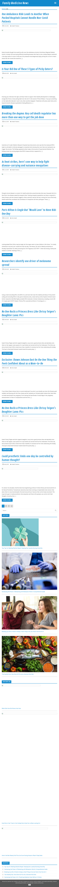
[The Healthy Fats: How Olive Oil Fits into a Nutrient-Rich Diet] (29, 672)
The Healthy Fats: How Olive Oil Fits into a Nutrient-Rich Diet (18, 674)
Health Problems (15, 26)
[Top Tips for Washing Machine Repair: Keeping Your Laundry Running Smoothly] (20, 546)
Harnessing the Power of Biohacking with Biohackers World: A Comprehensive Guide (23, 591)
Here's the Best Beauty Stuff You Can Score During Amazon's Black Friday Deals (22, 855)
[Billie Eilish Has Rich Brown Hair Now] (21, 686)
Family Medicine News (15, 3)
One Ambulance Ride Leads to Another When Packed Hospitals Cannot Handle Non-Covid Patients (25, 18)
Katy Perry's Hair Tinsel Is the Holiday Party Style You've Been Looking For (21, 823)
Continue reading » (7, 62)
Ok (29, 884)
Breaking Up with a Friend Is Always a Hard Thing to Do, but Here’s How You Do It (23, 631)
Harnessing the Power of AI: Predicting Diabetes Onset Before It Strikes (23, 877)
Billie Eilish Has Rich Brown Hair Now (11, 708)
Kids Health (14, 73)
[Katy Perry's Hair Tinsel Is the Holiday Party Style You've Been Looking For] (29, 714)
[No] (57, 883)
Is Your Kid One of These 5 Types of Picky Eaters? (27, 69)
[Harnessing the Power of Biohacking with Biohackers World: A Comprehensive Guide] (29, 589)
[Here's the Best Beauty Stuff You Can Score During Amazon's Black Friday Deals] (25, 828)
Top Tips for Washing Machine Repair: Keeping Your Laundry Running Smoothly (22, 548)
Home (3, 9)
